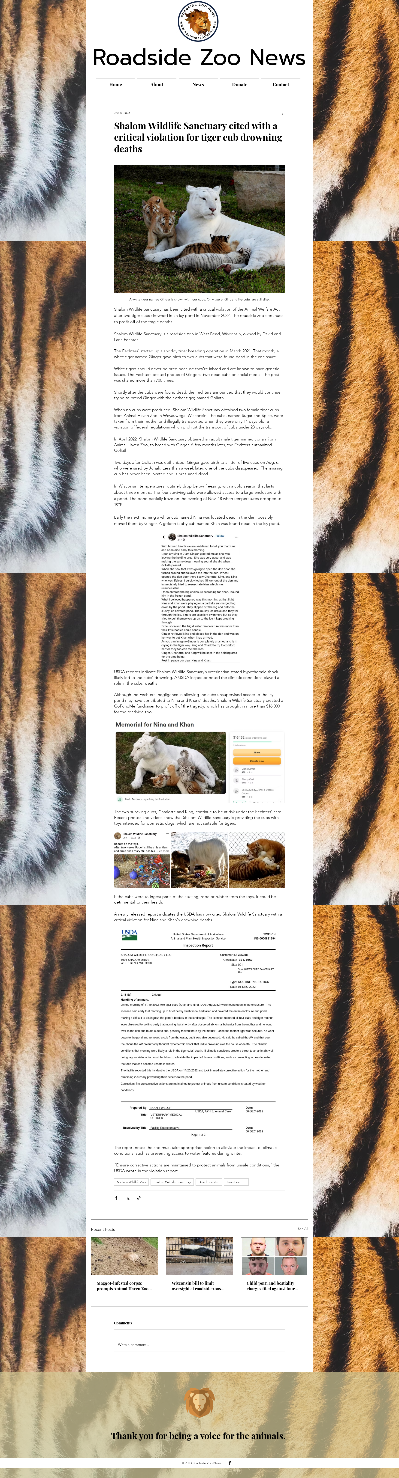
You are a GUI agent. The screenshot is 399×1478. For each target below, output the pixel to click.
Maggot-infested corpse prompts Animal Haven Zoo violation (122, 1285)
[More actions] (282, 113)
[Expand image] (142, 860)
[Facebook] (229, 1463)
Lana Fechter (236, 1182)
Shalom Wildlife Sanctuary (172, 1182)
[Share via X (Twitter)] (127, 1198)
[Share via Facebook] (116, 1198)
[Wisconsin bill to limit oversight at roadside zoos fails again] (199, 1256)
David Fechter (209, 1182)
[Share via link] (139, 1198)
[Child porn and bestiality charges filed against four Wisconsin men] (274, 1256)
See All (303, 1229)
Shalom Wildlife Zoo (131, 1182)
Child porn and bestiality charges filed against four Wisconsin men (271, 1285)
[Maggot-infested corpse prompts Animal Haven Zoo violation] (124, 1256)
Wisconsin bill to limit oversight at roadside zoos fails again (196, 1285)
